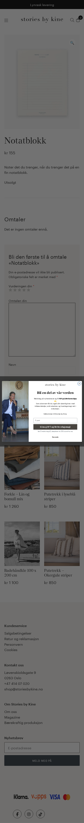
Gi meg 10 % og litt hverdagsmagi (55, 427)
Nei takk (55, 437)
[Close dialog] (79, 383)
